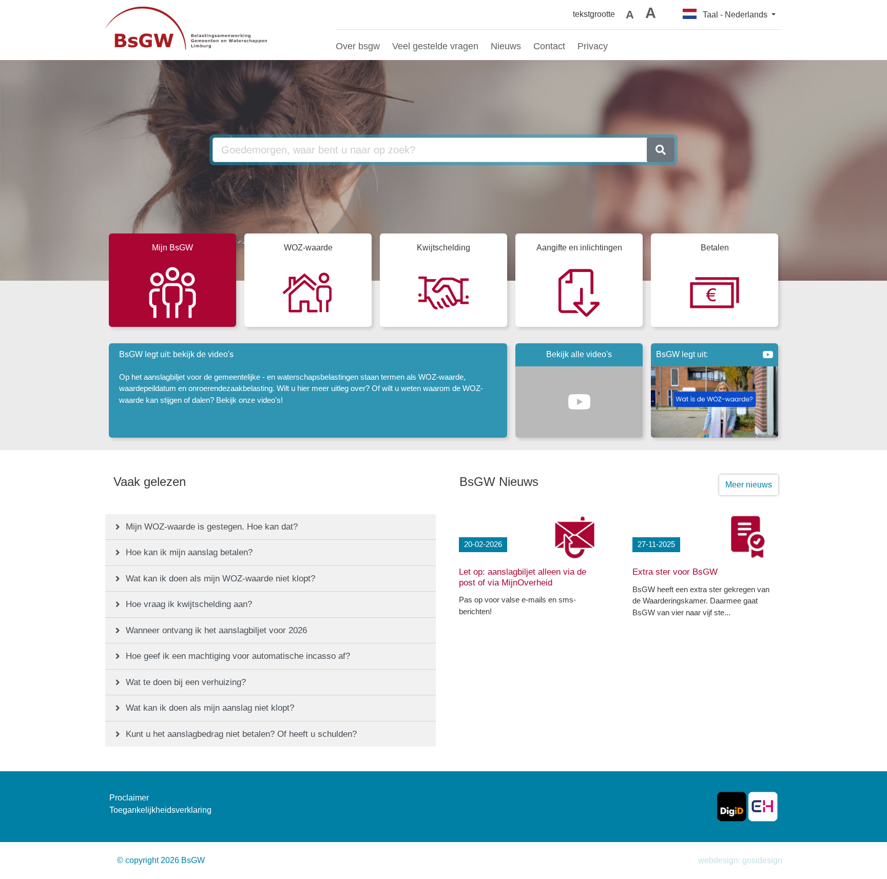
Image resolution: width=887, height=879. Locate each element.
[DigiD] (731, 806)
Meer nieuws (748, 484)
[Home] (212, 30)
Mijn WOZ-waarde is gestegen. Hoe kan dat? (212, 527)
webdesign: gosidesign (740, 860)
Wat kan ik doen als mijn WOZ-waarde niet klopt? (220, 578)
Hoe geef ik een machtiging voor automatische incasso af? (238, 656)
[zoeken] (660, 150)
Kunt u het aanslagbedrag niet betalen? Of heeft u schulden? (241, 734)
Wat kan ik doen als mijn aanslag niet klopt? (210, 708)
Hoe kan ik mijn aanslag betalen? (189, 552)
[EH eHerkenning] (763, 806)
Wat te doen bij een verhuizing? (186, 682)
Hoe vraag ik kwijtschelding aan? (189, 604)
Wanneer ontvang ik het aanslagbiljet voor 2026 (216, 630)
